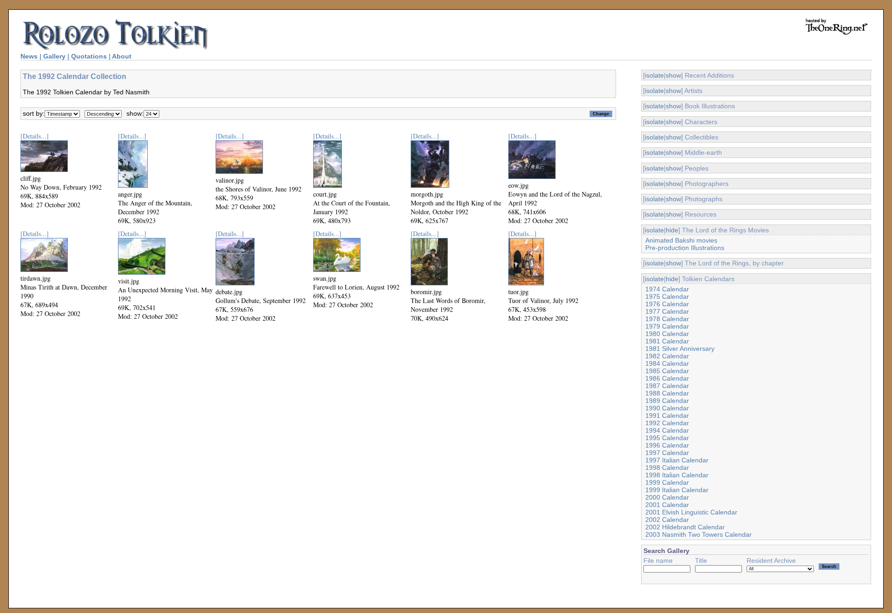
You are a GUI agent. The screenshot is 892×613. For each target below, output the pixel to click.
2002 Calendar (667, 519)
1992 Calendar (667, 423)
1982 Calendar (667, 356)
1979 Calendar (667, 326)
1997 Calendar (667, 452)
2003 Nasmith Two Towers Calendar (698, 534)
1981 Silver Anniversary (680, 348)
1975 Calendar (667, 296)
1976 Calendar (667, 304)
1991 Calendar (667, 415)
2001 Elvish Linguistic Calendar (691, 512)
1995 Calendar (667, 438)
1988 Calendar (667, 393)
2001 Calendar (667, 504)
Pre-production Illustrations (684, 247)
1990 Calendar (667, 408)
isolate (654, 75)
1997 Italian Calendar (676, 460)
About (121, 56)
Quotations (89, 56)
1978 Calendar (667, 319)
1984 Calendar (667, 363)
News (29, 56)
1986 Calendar (667, 378)
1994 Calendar (667, 430)
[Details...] (34, 136)
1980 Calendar (667, 333)
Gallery (54, 56)
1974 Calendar (667, 289)
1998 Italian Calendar (676, 475)
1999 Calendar (667, 482)
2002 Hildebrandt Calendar (685, 527)
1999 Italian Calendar (676, 490)
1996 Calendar (667, 445)
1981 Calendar (667, 341)
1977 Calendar (667, 311)
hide (672, 230)
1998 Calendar (667, 467)
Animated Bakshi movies (681, 240)
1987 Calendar (667, 385)
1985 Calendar (667, 371)
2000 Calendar (667, 497)
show (673, 75)
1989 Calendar (667, 400)
